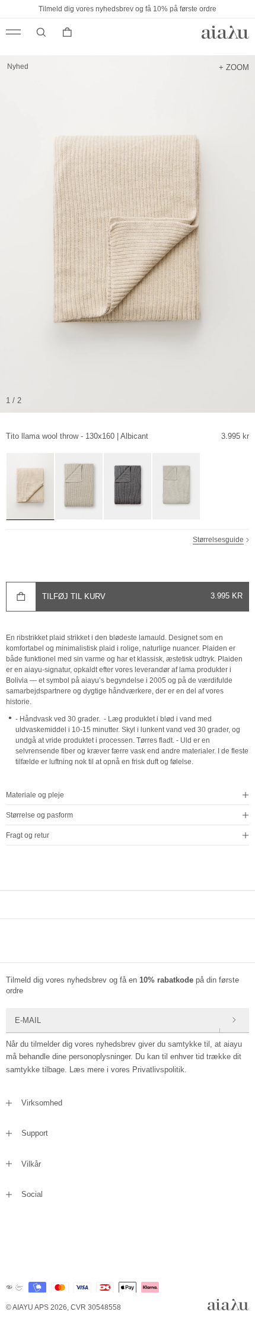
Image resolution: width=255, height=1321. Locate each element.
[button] (127, 795)
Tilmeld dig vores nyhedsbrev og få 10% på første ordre (127, 9)
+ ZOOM (234, 67)
